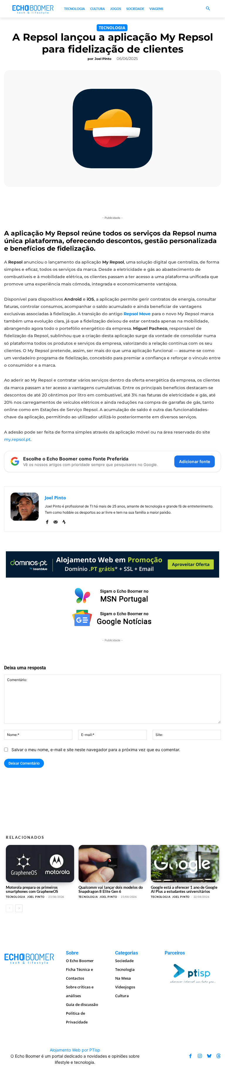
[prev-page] (9, 908)
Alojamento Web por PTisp (75, 1049)
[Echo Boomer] (33, 8)
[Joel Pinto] (25, 509)
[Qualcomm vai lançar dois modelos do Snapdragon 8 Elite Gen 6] (113, 863)
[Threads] (218, 1056)
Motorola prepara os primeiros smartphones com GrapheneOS (32, 889)
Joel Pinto (103, 59)
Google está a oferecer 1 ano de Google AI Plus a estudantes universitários (184, 889)
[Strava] (64, 521)
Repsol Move (137, 313)
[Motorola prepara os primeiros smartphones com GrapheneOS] (40, 863)
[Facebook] (47, 521)
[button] (208, 9)
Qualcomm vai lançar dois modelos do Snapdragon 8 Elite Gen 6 (111, 889)
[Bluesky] (209, 1056)
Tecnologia (112, 27)
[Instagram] (199, 1056)
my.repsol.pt (17, 439)
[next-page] (19, 908)
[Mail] (55, 521)
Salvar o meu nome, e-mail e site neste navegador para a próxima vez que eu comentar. (95, 749)
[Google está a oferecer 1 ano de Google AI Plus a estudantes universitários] (185, 863)
